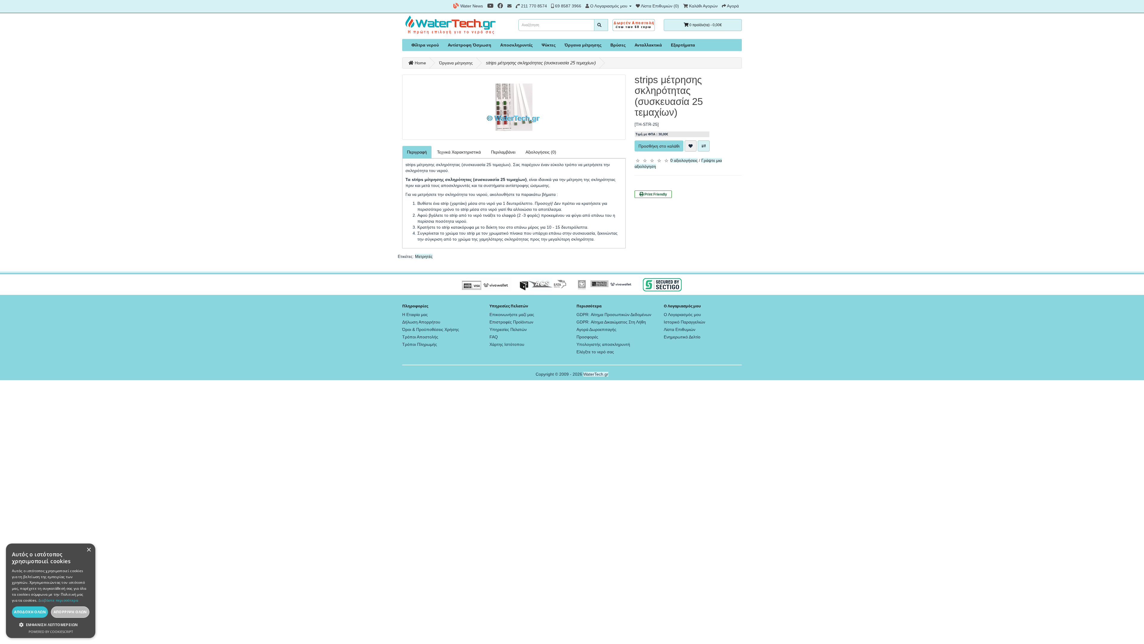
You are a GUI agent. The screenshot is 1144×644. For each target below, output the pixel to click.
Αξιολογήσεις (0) (541, 152)
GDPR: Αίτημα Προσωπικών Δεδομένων (613, 314)
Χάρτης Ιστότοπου (506, 344)
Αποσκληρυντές (516, 45)
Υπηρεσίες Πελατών (508, 329)
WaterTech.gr (595, 374)
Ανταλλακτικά (648, 45)
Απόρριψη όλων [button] (70, 611)
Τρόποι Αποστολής (420, 337)
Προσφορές (587, 337)
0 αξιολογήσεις (684, 160)
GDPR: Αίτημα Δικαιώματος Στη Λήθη (611, 322)
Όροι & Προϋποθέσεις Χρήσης (430, 329)
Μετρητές (424, 256)
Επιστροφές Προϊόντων (511, 322)
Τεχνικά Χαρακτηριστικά (459, 152)
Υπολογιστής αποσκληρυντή (603, 344)
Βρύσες (618, 45)
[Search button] (601, 25)
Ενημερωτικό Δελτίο (682, 337)
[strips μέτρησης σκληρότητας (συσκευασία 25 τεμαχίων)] (514, 107)
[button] (50, 625)
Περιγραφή (417, 152)
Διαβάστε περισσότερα (58, 600)
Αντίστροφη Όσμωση (469, 45)
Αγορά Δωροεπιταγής (596, 329)
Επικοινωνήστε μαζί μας (511, 314)
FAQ (493, 337)
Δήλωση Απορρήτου (421, 322)
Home (420, 63)
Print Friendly (655, 194)
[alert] (50, 591)
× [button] (88, 550)
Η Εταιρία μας (415, 314)
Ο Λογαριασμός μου (682, 314)
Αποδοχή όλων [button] (30, 611)
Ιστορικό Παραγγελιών (684, 322)
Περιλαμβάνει (503, 152)
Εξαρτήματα (683, 45)
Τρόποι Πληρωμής (419, 344)
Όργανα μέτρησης (583, 45)
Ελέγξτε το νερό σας (595, 351)
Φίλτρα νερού (425, 45)
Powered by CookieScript (51, 631)
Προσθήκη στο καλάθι (659, 146)
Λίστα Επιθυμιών (679, 329)
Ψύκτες (549, 45)
